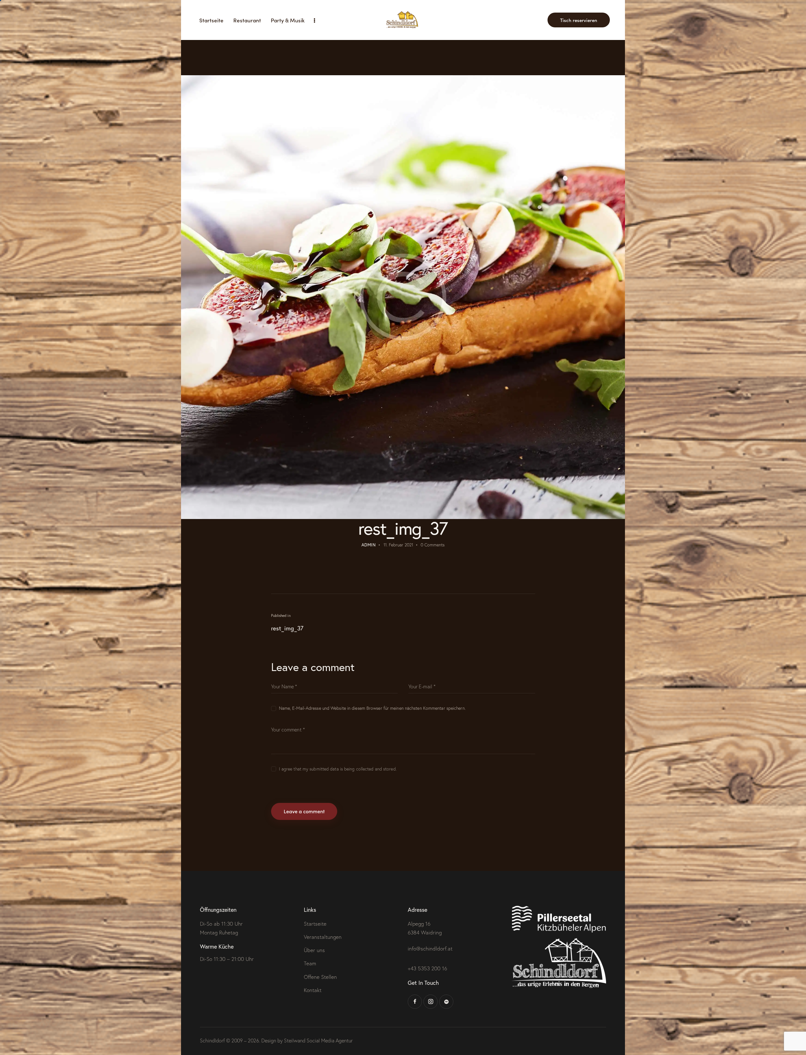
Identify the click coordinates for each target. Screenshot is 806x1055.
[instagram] (430, 1002)
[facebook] (415, 1002)
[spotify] (446, 1002)
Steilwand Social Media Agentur (318, 1040)
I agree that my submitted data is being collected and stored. (338, 769)
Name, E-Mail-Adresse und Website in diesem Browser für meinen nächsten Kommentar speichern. (372, 708)
